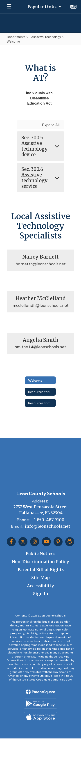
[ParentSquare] (40, 691)
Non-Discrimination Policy (40, 561)
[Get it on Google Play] (40, 704)
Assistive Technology (46, 36)
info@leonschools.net (47, 526)
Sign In (40, 593)
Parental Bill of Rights (41, 569)
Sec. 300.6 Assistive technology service (34, 177)
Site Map (40, 577)
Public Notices (40, 553)
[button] (44, 7)
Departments (16, 36)
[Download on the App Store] (40, 717)
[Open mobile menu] (9, 7)
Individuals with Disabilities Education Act (39, 98)
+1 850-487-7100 (48, 519)
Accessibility (40, 585)
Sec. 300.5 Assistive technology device (34, 146)
